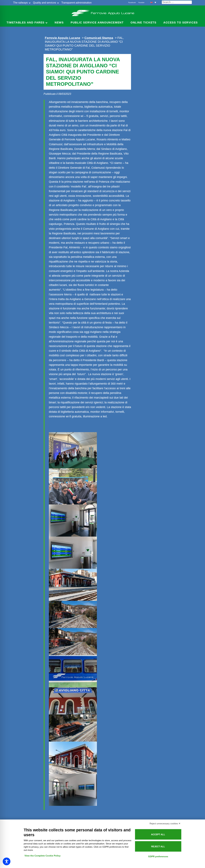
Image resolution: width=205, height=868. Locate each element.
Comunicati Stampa (98, 38)
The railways (20, 2)
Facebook (132, 2)
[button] (153, 2)
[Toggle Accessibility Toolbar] (6, 861)
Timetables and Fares (26, 22)
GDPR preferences (158, 856)
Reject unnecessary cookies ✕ (165, 823)
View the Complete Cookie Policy (43, 855)
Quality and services (44, 2)
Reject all (158, 846)
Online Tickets (143, 22)
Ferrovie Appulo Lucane (102, 12)
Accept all (158, 834)
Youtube (141, 2)
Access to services (180, 22)
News (59, 22)
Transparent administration (76, 2)
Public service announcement (97, 22)
